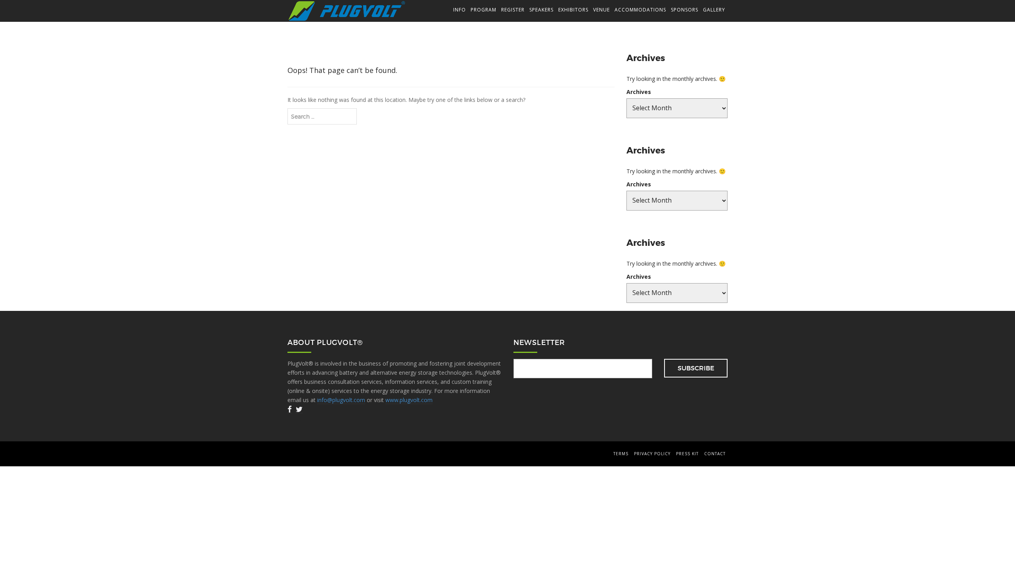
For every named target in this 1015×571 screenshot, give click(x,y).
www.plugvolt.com (409, 400)
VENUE (601, 9)
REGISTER (513, 9)
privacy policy (652, 453)
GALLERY (714, 9)
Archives (638, 92)
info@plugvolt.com (341, 400)
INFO (459, 9)
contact (715, 453)
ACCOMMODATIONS (640, 9)
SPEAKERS (541, 9)
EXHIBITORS (573, 9)
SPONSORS (684, 9)
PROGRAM (483, 9)
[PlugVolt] (346, 10)
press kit (687, 453)
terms (620, 453)
